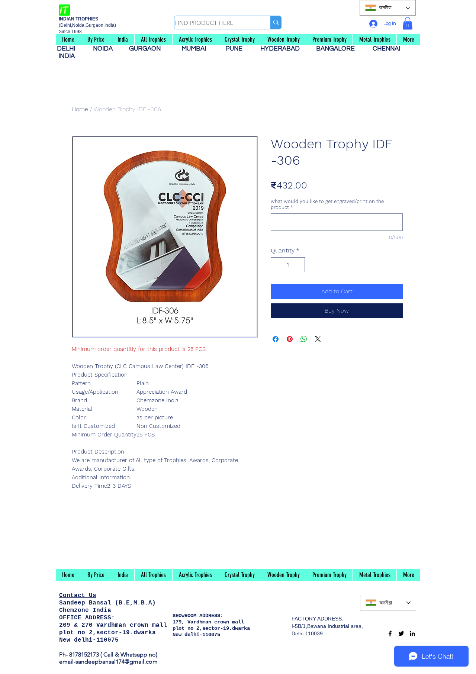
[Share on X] (317, 339)
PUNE (236, 48)
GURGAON (147, 48)
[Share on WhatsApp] (303, 339)
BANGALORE (338, 48)
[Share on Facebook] (275, 339)
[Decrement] (277, 265)
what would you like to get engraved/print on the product (327, 204)
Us (92, 595)
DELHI (69, 48)
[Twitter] (401, 633)
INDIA (66, 56)
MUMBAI (195, 48)
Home (80, 109)
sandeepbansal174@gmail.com (116, 661)
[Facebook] (390, 633)
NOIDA (106, 48)
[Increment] (298, 265)
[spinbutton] (287, 265)
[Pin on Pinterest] (289, 339)
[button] (407, 23)
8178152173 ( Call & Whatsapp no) (112, 654)
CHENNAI (387, 48)
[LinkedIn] (412, 633)
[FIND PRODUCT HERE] (275, 22)
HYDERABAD (284, 48)
